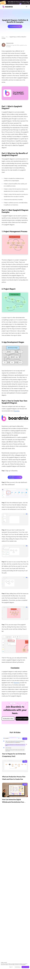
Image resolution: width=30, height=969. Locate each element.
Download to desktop (22, 718)
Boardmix (16, 411)
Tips (7, 36)
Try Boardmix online (8, 718)
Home (3, 36)
